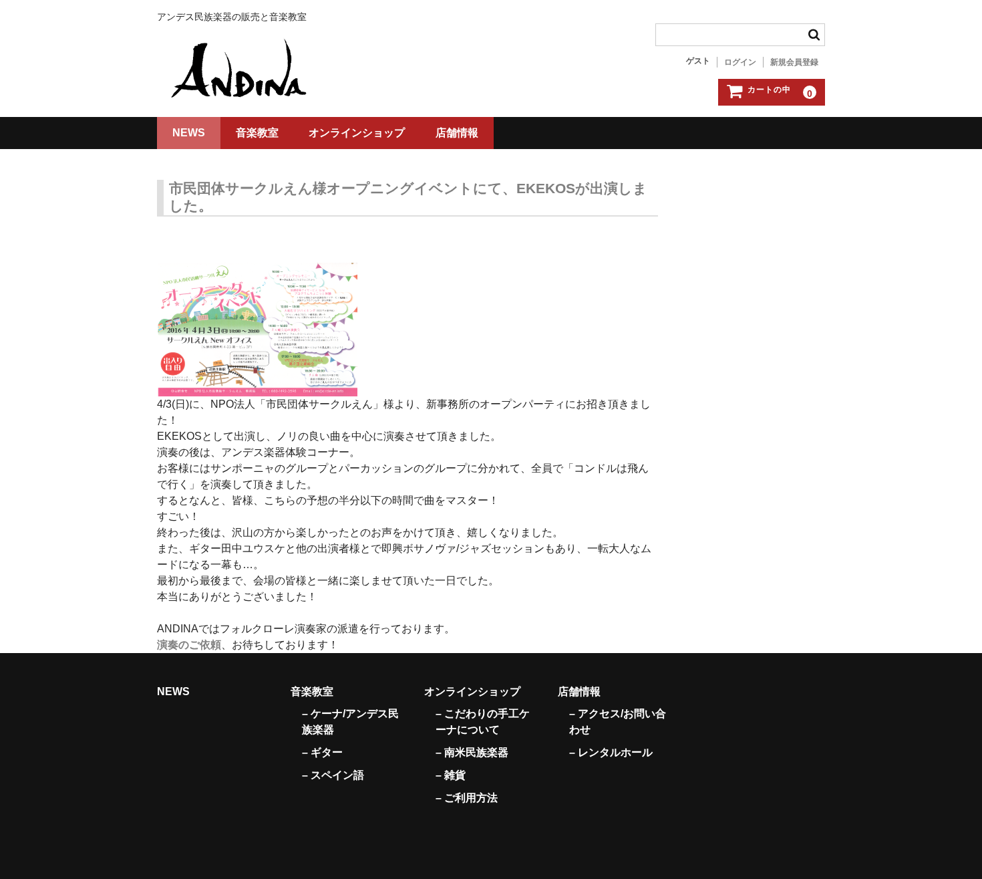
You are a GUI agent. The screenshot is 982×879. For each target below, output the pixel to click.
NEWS (188, 132)
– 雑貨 (451, 775)
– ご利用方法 (467, 797)
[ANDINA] (240, 72)
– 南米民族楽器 (472, 752)
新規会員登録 (794, 62)
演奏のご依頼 (189, 644)
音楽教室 (257, 132)
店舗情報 (457, 132)
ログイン (740, 62)
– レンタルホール (611, 752)
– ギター (322, 752)
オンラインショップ (357, 132)
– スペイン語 (333, 775)
